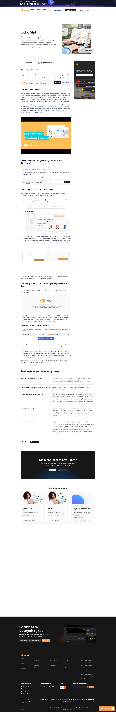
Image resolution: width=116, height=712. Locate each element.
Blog (66, 657)
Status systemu (37, 662)
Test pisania (67, 667)
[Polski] (82, 699)
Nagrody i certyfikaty (54, 660)
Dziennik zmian (37, 665)
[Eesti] (58, 699)
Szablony (67, 665)
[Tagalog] (66, 701)
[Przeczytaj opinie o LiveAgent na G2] (63, 687)
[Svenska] (64, 701)
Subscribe (91, 686)
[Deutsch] (49, 699)
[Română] (86, 699)
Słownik (66, 660)
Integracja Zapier (49, 47)
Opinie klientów (53, 662)
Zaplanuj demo (61, 470)
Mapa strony (81, 707)
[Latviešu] (76, 699)
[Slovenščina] (93, 699)
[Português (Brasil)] (84, 699)
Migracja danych (37, 660)
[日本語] (71, 699)
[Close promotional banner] (114, 2)
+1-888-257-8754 (27, 689)
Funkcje (22, 663)
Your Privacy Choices (69, 709)
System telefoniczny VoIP (86, 662)
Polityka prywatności (69, 707)
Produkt (38, 9)
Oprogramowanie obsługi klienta (87, 660)
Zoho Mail (33, 15)
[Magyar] (67, 699)
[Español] (56, 699)
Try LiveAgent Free (84, 75)
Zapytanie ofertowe (38, 667)
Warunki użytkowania (47, 707)
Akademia (67, 662)
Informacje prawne (53, 667)
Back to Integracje (26, 441)
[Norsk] (80, 699)
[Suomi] (60, 699)
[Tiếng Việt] (68, 701)
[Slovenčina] (91, 699)
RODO (76, 707)
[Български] (43, 699)
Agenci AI (32, 10)
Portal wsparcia (37, 657)
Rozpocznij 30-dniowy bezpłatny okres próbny (30, 640)
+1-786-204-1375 (27, 691)
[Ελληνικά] (52, 699)
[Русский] (89, 699)
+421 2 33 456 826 (27, 686)
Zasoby (44, 9)
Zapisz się (67, 182)
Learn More (27, 63)
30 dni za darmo (65, 82)
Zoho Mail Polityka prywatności (45, 63)
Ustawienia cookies (90, 707)
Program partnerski (53, 665)
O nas (51, 657)
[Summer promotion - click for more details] (58, 3)
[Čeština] (45, 699)
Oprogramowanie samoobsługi (87, 665)
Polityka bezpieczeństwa (58, 707)
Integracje (27, 15)
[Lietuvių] (73, 699)
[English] (54, 699)
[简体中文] (70, 701)
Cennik (22, 661)
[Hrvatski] (65, 699)
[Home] (21, 16)
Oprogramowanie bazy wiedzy (87, 657)
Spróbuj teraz (52, 470)
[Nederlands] (78, 699)
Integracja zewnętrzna (37, 47)
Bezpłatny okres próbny (71, 10)
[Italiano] (69, 699)
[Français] (62, 699)
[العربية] (41, 699)
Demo (22, 658)
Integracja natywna (26, 47)
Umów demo (57, 82)
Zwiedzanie (23, 668)
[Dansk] (47, 699)
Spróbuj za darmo (35, 441)
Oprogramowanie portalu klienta (87, 674)
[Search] (63, 10)
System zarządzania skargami (87, 671)
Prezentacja (80, 10)
